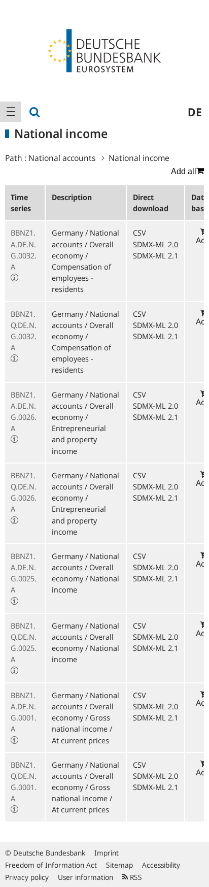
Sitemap (119, 865)
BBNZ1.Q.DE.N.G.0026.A (24, 492)
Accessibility (161, 865)
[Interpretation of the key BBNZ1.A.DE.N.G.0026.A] (14, 439)
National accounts (61, 157)
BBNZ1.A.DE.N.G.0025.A (24, 573)
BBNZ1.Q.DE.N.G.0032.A (24, 331)
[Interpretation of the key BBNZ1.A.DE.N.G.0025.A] (14, 601)
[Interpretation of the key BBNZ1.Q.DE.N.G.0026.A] (14, 520)
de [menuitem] (195, 111)
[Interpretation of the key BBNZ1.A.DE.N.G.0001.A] (14, 740)
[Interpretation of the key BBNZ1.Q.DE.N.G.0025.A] (14, 671)
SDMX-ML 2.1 (155, 255)
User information (85, 877)
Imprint (106, 853)
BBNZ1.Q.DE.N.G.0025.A (24, 642)
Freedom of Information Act (51, 865)
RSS (135, 877)
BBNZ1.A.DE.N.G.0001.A (24, 712)
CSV (139, 232)
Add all (183, 171)
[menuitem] (10, 112)
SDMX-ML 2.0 (155, 244)
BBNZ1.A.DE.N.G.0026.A (24, 411)
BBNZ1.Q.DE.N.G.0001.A (24, 782)
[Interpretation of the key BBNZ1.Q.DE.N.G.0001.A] (14, 809)
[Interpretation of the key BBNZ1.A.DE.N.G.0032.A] (14, 278)
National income (139, 157)
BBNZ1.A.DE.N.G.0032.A (24, 249)
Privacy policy (27, 877)
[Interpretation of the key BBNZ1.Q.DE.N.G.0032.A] (14, 358)
